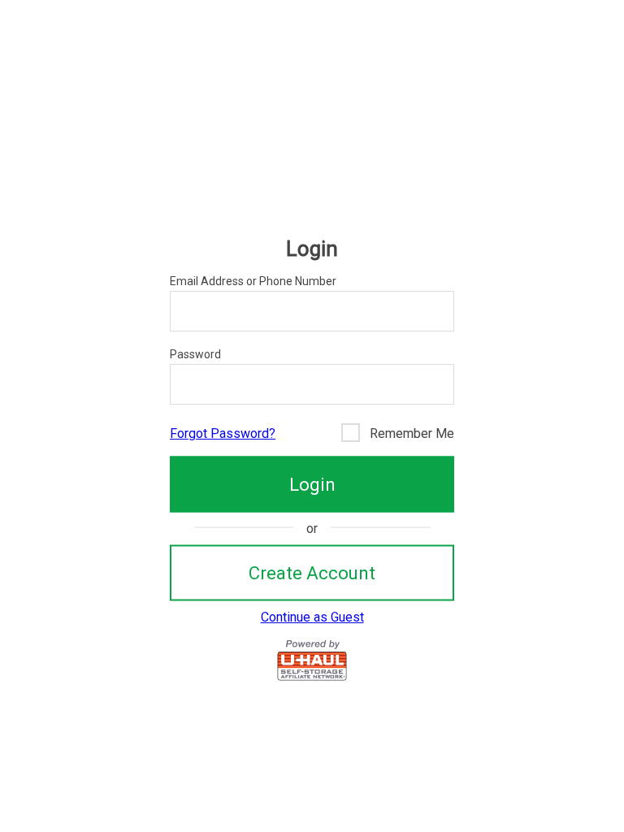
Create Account (312, 572)
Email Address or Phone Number (253, 281)
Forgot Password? (222, 433)
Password (195, 354)
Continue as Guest (312, 617)
